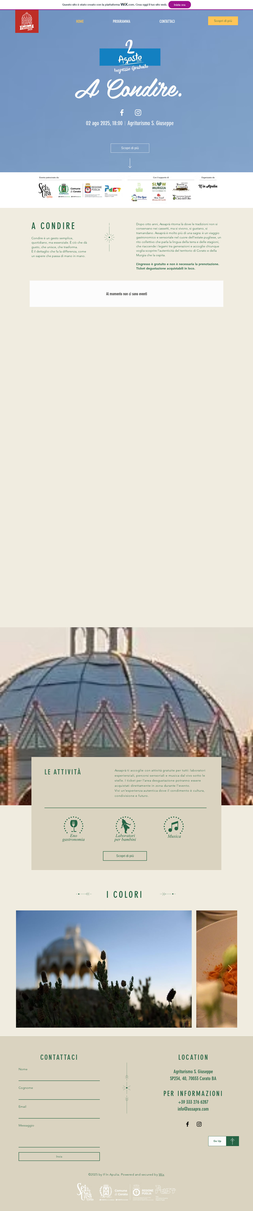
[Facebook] (187, 1124)
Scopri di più (223, 21)
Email (22, 1106)
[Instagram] (199, 1124)
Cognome (26, 1088)
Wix (161, 1174)
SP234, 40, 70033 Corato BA (193, 1078)
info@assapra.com (193, 1109)
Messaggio (26, 1125)
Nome (23, 1069)
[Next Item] (230, 969)
